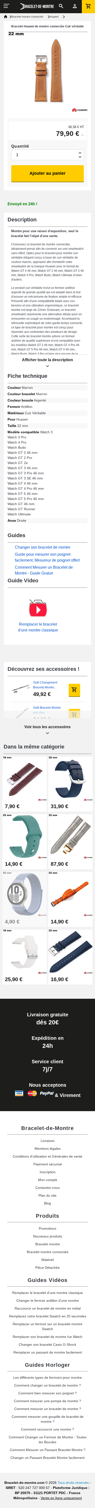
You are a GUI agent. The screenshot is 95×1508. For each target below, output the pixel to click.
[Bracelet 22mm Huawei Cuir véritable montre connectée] (70, 951)
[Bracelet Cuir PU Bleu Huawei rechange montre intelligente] (70, 778)
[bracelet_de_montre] (37, 6)
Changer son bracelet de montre (42, 547)
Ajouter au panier (47, 173)
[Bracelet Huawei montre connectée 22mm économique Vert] (24, 836)
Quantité (20, 146)
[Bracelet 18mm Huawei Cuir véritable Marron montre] (24, 778)
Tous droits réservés (73, 1483)
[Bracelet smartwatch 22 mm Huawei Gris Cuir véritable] (70, 836)
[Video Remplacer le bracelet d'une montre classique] (38, 610)
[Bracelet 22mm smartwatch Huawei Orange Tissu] (70, 894)
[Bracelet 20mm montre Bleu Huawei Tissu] (24, 894)
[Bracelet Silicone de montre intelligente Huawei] (24, 951)
